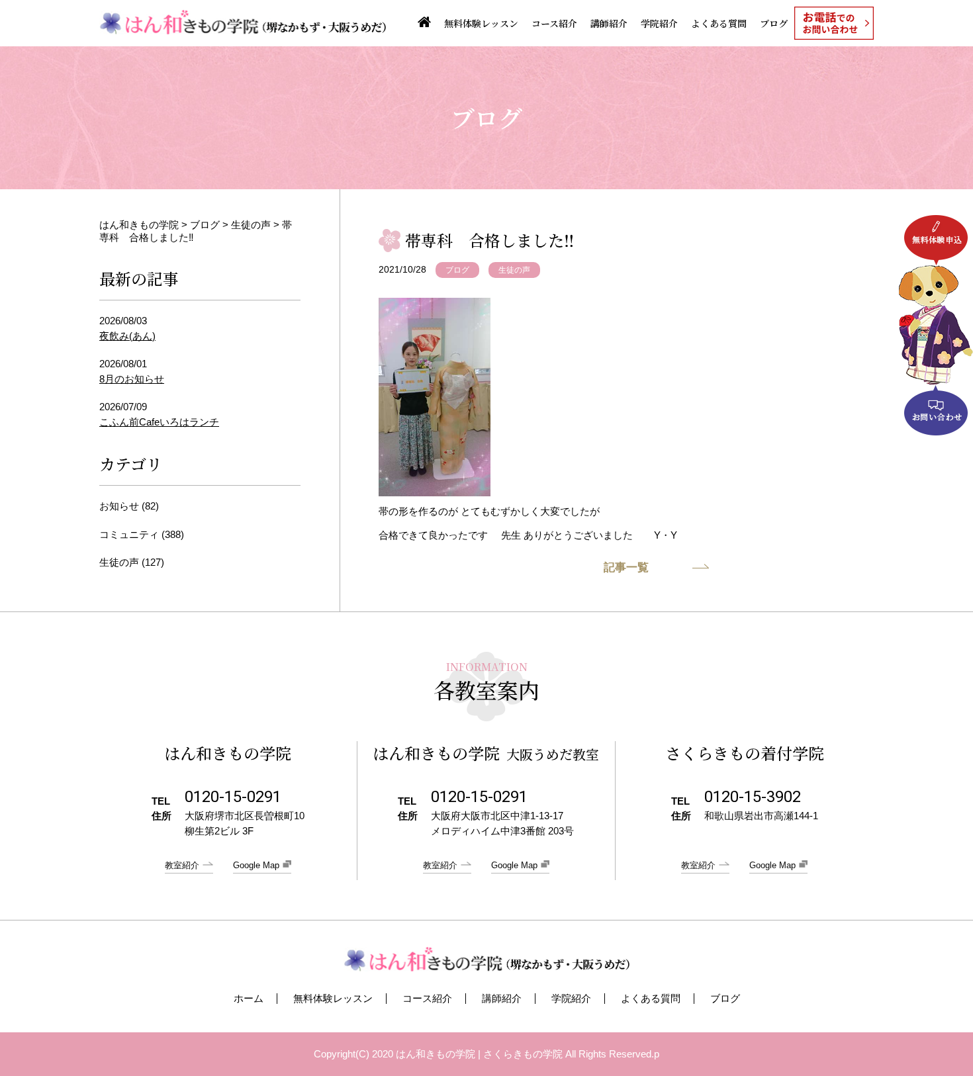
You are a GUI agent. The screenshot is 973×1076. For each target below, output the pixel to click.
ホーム (248, 998)
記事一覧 (626, 567)
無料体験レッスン (481, 23)
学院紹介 (659, 23)
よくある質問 (719, 23)
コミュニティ (129, 534)
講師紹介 (608, 23)
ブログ (774, 23)
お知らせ (119, 506)
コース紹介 (554, 23)
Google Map (256, 865)
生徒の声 (514, 270)
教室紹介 (182, 865)
